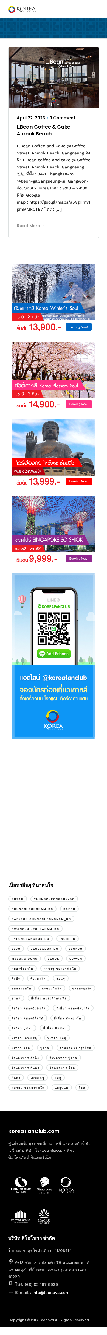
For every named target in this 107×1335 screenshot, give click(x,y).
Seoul (53, 958)
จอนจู (60, 978)
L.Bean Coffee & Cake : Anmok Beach (44, 130)
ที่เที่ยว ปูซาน (22, 1028)
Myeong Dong (25, 958)
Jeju (16, 948)
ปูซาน (45, 1048)
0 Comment (62, 118)
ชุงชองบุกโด (82, 988)
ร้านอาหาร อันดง (26, 1067)
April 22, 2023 (31, 118)
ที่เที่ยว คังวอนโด (67, 1018)
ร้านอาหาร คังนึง (25, 1058)
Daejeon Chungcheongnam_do (41, 919)
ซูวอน (16, 998)
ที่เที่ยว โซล (21, 1048)
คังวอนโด (38, 978)
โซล (82, 1087)
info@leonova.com (50, 1292)
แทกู (58, 1077)
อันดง (16, 1077)
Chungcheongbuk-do (54, 899)
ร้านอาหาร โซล (62, 1067)
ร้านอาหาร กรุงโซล (75, 1048)
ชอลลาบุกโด (22, 988)
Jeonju (76, 948)
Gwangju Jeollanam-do (35, 928)
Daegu (69, 909)
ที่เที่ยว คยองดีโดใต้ (28, 1018)
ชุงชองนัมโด (52, 988)
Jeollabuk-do (44, 948)
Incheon (67, 938)
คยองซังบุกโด (22, 968)
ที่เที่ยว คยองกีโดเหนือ (49, 998)
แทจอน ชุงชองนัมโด (28, 1087)
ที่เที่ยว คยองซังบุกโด (73, 1008)
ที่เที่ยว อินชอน (55, 1028)
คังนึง (16, 978)
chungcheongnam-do (32, 909)
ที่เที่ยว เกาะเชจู (24, 1038)
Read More (28, 226)
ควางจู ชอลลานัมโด (60, 968)
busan (18, 899)
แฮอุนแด (62, 1087)
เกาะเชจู (37, 1077)
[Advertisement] (53, 815)
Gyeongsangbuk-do (30, 938)
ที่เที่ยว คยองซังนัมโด (29, 1008)
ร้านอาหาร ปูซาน (63, 1058)
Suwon (75, 958)
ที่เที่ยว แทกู (56, 1038)
